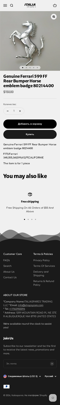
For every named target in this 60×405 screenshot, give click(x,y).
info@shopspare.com (30, 305)
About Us (8, 272)
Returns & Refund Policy (43, 283)
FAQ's (6, 260)
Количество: (9, 104)
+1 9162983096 (17, 309)
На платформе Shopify (35, 395)
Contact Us (10, 277)
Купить (30, 134)
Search (7, 266)
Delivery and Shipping (40, 274)
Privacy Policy (41, 260)
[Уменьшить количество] (8, 111)
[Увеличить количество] (20, 111)
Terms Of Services (44, 266)
